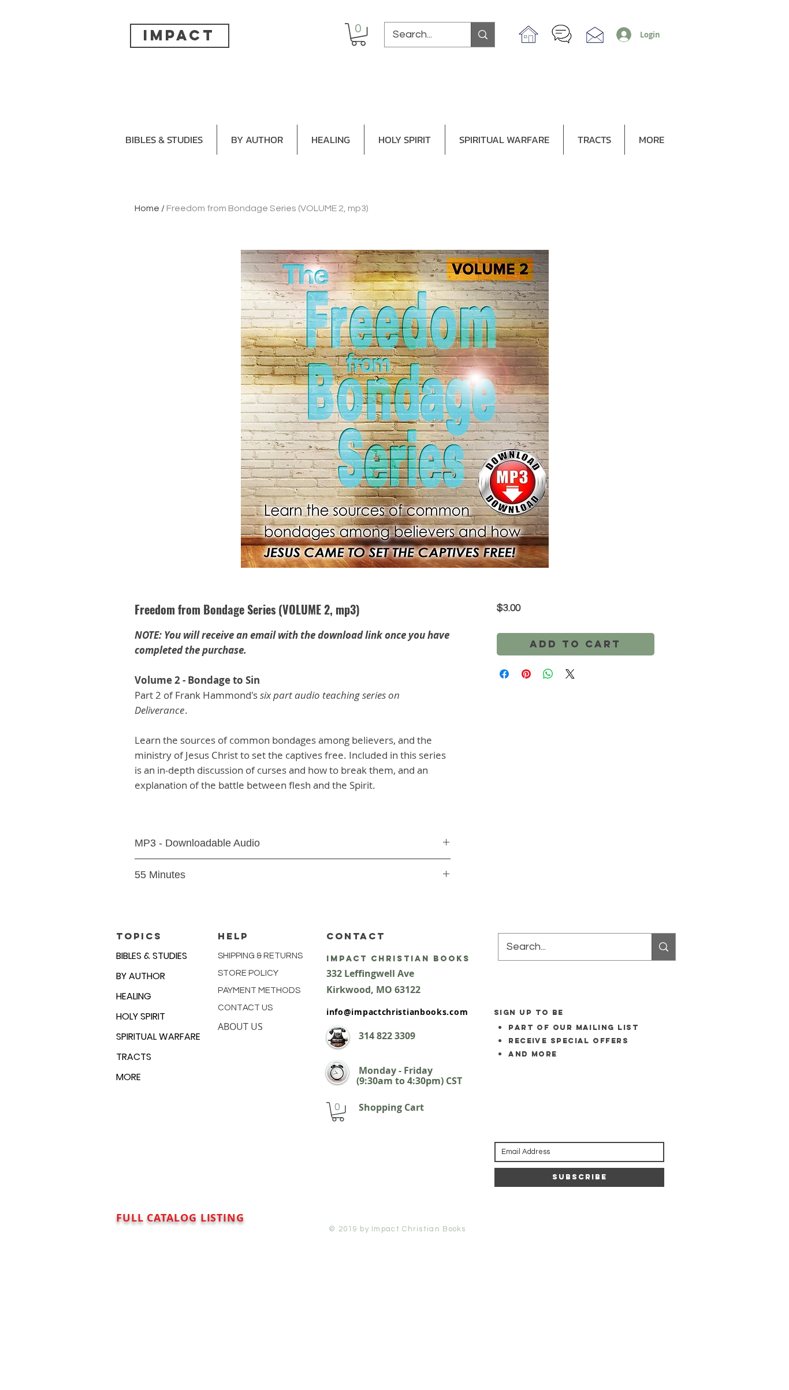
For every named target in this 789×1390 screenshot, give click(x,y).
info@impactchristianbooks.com (397, 1011)
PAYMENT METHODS (259, 990)
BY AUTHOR (140, 976)
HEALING (133, 996)
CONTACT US (245, 1007)
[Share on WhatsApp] (548, 674)
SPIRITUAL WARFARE (158, 1036)
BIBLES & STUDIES (151, 955)
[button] (358, 34)
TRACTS (133, 1056)
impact (179, 35)
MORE (128, 1077)
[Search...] (482, 35)
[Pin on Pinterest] (526, 674)
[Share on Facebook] (504, 674)
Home (147, 208)
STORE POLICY (249, 973)
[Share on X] (570, 674)
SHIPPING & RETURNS (260, 955)
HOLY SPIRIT (140, 1016)
